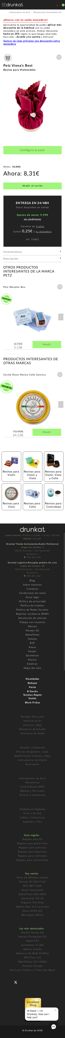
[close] (55, 1010)
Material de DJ (33, 721)
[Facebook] (10, 982)
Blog (32, 581)
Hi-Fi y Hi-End (33, 813)
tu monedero (44, 231)
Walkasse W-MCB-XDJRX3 (32, 953)
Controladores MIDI (32, 787)
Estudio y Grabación (32, 747)
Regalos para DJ (32, 839)
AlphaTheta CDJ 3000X (32, 962)
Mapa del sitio (32, 668)
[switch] (7, 1033)
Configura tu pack (32, 150)
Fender (32, 651)
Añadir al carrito (32, 186)
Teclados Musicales (32, 717)
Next (60, 317)
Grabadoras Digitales (33, 809)
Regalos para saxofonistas (32, 860)
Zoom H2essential (33, 890)
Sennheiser (32, 655)
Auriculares (32, 764)
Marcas (32, 626)
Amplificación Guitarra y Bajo (32, 756)
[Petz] (7, 62)
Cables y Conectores (32, 817)
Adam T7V (32, 941)
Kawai (32, 647)
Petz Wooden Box (14, 287)
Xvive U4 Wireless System (32, 877)
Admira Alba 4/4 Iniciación (32, 907)
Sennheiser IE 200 (32, 945)
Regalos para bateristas (32, 852)
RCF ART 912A (32, 886)
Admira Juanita (32, 949)
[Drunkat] (14, 4)
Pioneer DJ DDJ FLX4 (32, 882)
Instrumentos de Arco (32, 778)
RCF (32, 643)
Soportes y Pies (32, 822)
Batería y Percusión (32, 791)
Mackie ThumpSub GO (32, 937)
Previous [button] (5, 105)
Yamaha (32, 639)
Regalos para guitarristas (32, 843)
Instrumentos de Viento (32, 760)
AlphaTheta (33, 635)
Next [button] (60, 105)
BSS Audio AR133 (32, 915)
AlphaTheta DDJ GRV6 (32, 894)
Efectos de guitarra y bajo (32, 752)
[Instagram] (30, 982)
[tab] (32, 252)
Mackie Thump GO (32, 933)
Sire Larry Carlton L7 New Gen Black (32, 970)
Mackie (32, 660)
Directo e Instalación (33, 795)
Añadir (47, 344)
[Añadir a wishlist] (59, 57)
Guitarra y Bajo (32, 725)
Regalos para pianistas (32, 847)
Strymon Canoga (32, 966)
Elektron (32, 664)
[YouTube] (23, 982)
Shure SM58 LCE (32, 911)
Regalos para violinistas (32, 856)
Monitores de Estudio (32, 729)
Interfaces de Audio (32, 733)
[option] (32, 105)
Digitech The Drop (32, 903)
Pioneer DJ (32, 631)
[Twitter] (17, 983)
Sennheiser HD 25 (32, 898)
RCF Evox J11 (32, 957)
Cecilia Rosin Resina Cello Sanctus (24, 375)
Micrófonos (33, 783)
